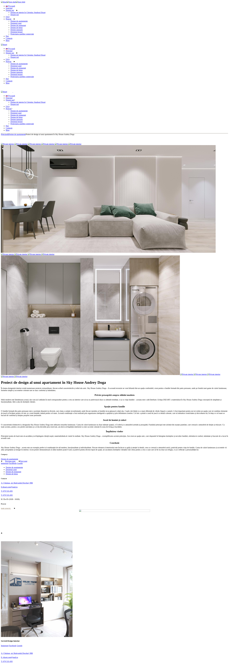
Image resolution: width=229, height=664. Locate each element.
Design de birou (12, 474)
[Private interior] (7, 144)
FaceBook (13, 463)
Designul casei (11, 470)
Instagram (4, 463)
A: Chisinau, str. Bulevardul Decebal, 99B (17, 483)
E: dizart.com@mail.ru (9, 657)
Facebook (12, 646)
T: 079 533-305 (7, 491)
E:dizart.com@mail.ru (9, 487)
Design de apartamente (9, 459)
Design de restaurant (13, 472)
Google (20, 463)
